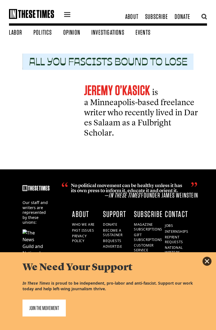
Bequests (112, 240)
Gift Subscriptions (148, 237)
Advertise (112, 246)
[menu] (67, 15)
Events (143, 32)
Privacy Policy (79, 238)
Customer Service (144, 248)
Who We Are (83, 224)
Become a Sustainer (112, 233)
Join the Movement (44, 308)
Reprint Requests (174, 239)
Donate (182, 16)
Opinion (71, 32)
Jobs (169, 225)
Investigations (107, 32)
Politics (42, 32)
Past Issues (83, 230)
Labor (15, 32)
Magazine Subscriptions (148, 227)
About (131, 16)
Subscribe (156, 16)
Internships (176, 231)
